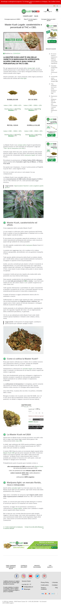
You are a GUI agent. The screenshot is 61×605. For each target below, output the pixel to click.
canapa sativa (22, 145)
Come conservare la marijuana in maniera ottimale (13, 527)
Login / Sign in (48, 11)
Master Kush (39, 466)
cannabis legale (27, 368)
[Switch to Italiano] (56, 6)
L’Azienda (55, 582)
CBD (25, 281)
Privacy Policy (45, 582)
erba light (23, 78)
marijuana (29, 245)
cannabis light (16, 488)
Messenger (27, 589)
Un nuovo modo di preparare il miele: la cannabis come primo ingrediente (54, 58)
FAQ (56, 587)
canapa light (31, 68)
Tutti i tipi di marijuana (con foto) (14, 148)
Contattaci (55, 585)
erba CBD (19, 441)
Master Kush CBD (9, 453)
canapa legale (17, 508)
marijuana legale (30, 155)
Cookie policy (45, 585)
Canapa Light (28, 16)
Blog (36, 16)
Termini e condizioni (44, 588)
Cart (57, 10)
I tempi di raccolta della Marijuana (34, 527)
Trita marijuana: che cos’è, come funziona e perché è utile (54, 88)
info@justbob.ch (28, 586)
